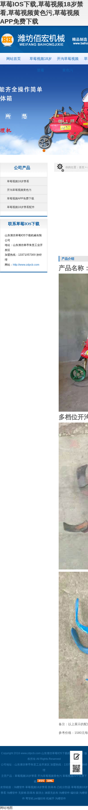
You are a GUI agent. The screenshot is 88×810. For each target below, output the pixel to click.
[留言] (76, 757)
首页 (81, 167)
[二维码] (76, 769)
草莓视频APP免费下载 (20, 198)
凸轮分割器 (63, 787)
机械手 (50, 798)
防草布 (52, 787)
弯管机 (29, 798)
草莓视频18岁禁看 (41, 60)
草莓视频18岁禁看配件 (21, 207)
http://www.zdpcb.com (26, 264)
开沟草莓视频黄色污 (68, 60)
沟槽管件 (19, 787)
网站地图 (6, 808)
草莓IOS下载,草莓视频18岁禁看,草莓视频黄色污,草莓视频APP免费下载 (41, 13)
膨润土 (40, 792)
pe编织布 (40, 798)
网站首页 (13, 59)
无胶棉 (22, 792)
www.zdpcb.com (31, 753)
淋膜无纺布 (51, 792)
